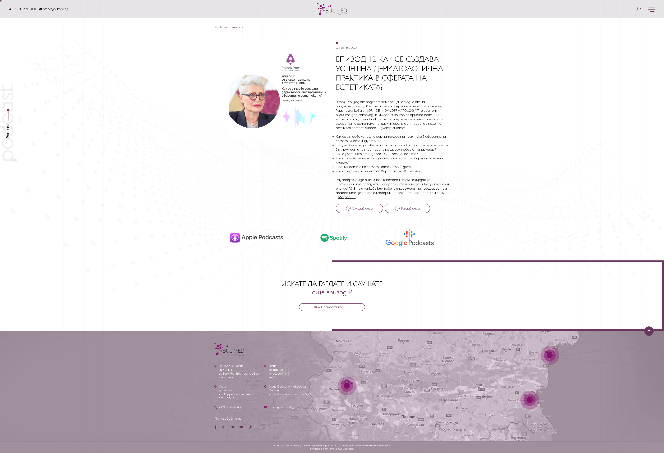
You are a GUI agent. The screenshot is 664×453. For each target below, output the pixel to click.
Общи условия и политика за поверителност (364, 445)
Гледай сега (410, 208)
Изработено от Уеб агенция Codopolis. (332, 448)
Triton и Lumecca (406, 193)
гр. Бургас (226, 390)
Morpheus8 (347, 197)
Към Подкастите (328, 307)
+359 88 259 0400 (23, 9)
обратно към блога (231, 27)
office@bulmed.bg (55, 9)
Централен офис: (231, 366)
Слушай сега (362, 208)
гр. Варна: (276, 370)
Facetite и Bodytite (435, 193)
